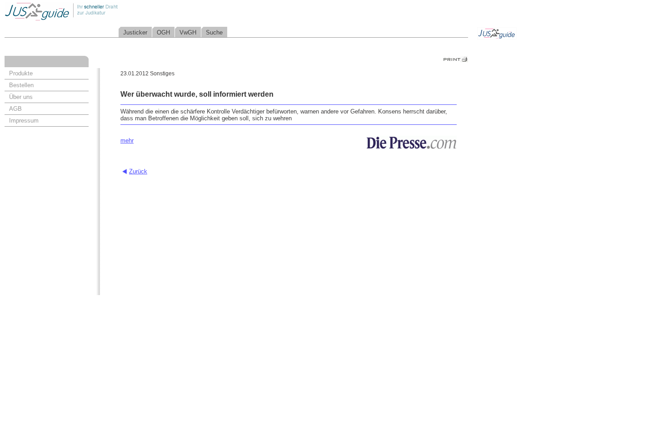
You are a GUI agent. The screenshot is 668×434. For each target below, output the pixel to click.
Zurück (138, 171)
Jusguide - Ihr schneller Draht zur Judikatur (91, 11)
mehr (127, 140)
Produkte (21, 73)
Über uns (21, 97)
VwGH (187, 32)
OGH (163, 32)
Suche (214, 32)
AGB (15, 108)
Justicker (135, 32)
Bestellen (21, 85)
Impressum (24, 120)
